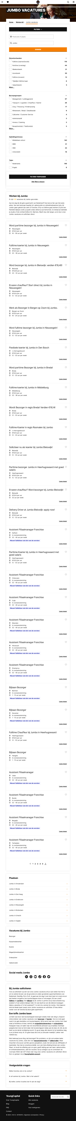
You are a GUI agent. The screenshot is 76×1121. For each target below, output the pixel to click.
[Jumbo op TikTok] (40, 976)
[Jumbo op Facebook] (45, 976)
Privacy (42, 1115)
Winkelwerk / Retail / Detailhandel (23, 111)
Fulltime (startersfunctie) (20, 62)
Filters (37, 29)
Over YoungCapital (12, 1100)
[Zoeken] (69, 2)
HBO (13, 148)
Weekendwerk (17, 69)
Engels (14, 167)
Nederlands (16, 164)
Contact (9, 1111)
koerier (49, 1019)
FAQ (7, 1107)
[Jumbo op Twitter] (49, 976)
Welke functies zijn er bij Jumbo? (20, 1071)
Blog (7, 1104)
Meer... (11, 87)
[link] (30, 863)
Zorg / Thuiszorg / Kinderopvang (23, 107)
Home (11, 22)
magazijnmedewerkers (43, 1023)
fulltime (11, 1001)
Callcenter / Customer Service (22, 114)
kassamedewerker (40, 1041)
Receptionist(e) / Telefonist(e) (22, 126)
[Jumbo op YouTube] (36, 976)
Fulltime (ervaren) (18, 77)
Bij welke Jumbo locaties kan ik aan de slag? (24, 1082)
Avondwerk (16, 73)
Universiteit (16, 152)
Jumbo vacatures (32, 22)
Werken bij (19, 22)
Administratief (17, 118)
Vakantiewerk (17, 85)
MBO (14, 144)
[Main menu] (2, 2)
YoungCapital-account (32, 1054)
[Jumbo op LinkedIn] (27, 976)
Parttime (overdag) (18, 65)
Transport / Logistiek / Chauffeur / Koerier (26, 103)
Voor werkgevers (34, 1107)
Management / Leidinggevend (22, 99)
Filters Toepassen (38, 177)
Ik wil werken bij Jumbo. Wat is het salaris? (24, 1076)
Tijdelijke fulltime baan (20, 81)
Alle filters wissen (38, 182)
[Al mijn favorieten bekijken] (8, 2)
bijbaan (29, 1001)
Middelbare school (18, 140)
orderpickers (58, 1023)
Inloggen (31, 1104)
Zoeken (38, 49)
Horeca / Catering (18, 122)
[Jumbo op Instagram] (31, 976)
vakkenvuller (54, 1041)
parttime (20, 1001)
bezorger (41, 1019)
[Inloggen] (73, 2)
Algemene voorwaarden (31, 1115)
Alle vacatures (33, 1100)
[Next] (45, 863)
